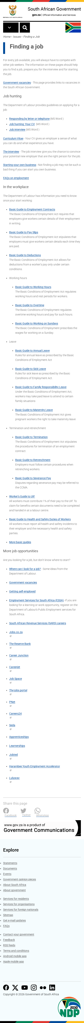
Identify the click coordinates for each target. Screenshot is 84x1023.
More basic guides (20, 542)
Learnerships (17, 745)
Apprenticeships (19, 736)
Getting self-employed (22, 591)
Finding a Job (31, 36)
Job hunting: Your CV (22, 124)
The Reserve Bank (20, 643)
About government (14, 890)
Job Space (15, 678)
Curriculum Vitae (13, 138)
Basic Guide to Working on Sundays (36, 323)
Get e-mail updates (14, 920)
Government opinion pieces (19, 879)
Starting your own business (19, 164)
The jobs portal (18, 690)
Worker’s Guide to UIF (22, 496)
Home (6, 36)
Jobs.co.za (16, 632)
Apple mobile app (13, 961)
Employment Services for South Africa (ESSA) (36, 600)
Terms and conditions (16, 950)
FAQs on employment (16, 178)
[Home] (12, 11)
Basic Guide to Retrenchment (32, 459)
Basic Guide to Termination (31, 437)
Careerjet (14, 667)
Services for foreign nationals (20, 909)
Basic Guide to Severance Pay (33, 478)
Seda (12, 725)
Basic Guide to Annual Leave (32, 350)
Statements (10, 863)
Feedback (9, 939)
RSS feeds (9, 945)
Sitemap (8, 915)
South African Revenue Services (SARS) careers (37, 623)
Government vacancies (17, 82)
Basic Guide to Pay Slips (23, 232)
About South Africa (14, 884)
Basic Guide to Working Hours (33, 287)
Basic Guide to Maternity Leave (34, 409)
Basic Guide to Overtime (29, 305)
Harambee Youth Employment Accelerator (34, 766)
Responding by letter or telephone (29, 118)
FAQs (6, 925)
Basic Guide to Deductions (25, 255)
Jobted (13, 754)
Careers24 (15, 713)
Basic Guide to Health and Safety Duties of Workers (40, 519)
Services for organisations (19, 904)
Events (7, 873)
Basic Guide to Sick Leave (30, 368)
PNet (12, 701)
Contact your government (18, 934)
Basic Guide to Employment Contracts (32, 209)
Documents (10, 868)
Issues (17, 36)
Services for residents (16, 898)
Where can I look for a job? (25, 568)
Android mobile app (15, 956)
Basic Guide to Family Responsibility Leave (40, 387)
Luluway (14, 777)
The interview (11, 151)
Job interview (17, 129)
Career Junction (19, 655)
